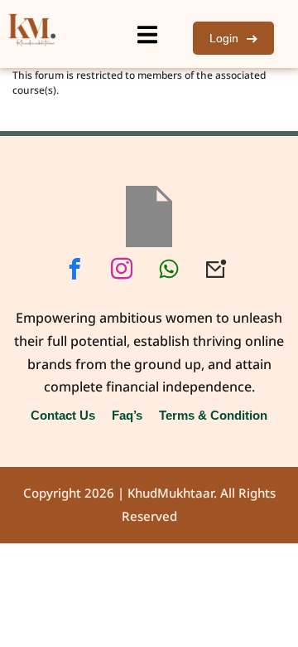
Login (223, 38)
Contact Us (63, 414)
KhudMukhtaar (170, 493)
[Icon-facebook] (74, 268)
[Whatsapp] (168, 268)
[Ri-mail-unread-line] (216, 268)
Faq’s (127, 414)
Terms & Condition (213, 414)
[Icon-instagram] (121, 268)
